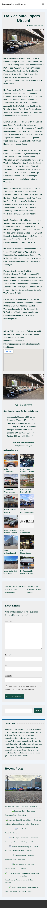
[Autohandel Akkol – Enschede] (23, 855)
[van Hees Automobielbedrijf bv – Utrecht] (23, 846)
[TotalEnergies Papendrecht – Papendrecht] (23, 838)
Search (38, 710)
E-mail (7, 665)
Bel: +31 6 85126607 (23, 405)
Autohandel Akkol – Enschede (15, 860)
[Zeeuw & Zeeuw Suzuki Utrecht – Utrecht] (23, 887)
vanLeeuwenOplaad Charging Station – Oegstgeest (22, 824)
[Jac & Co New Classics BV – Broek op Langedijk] (23, 789)
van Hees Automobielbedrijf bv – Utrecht (18, 851)
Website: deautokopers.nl (23, 442)
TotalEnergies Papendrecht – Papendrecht (19, 842)
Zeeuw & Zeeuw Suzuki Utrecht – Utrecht (18, 891)
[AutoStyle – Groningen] (23, 829)
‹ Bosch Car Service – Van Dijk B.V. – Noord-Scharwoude (15, 589)
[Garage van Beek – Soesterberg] (23, 811)
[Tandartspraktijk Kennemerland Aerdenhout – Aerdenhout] (23, 874)
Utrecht (40, 26)
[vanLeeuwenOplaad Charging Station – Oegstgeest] (23, 820)
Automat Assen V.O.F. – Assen (15, 868)
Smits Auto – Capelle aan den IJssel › (34, 589)
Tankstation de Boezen (14, 4)
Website (8, 676)
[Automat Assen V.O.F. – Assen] (23, 864)
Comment (9, 621)
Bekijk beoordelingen (23, 446)
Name (7, 655)
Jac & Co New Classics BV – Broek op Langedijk (21, 806)
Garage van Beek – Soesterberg (15, 815)
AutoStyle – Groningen (12, 833)
